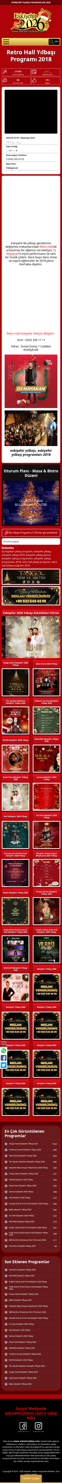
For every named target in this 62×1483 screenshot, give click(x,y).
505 (55, 1185)
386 (55, 1203)
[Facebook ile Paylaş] (3, 1057)
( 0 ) (47, 79)
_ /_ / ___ (47, 71)
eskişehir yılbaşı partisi (38, 555)
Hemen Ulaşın (31, 1478)
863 (55, 1155)
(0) (18, 79)
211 (55, 1240)
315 (55, 1221)
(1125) (18, 71)
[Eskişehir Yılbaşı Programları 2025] (31, 595)
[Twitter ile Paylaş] (3, 1065)
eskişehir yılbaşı (42, 551)
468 (55, 1191)
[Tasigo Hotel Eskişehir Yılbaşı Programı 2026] (31, 576)
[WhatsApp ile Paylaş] (3, 1050)
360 (55, 1209)
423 (55, 1197)
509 (55, 1179)
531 (55, 1173)
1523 (54, 1143)
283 (55, 1233)
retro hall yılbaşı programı (36, 562)
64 (55, 1246)
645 (55, 1161)
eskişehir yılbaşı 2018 (13, 555)
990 (55, 1149)
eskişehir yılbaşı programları (17, 558)
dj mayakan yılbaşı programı (17, 551)
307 (55, 1227)
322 (55, 1215)
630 (55, 1167)
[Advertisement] (31, 210)
